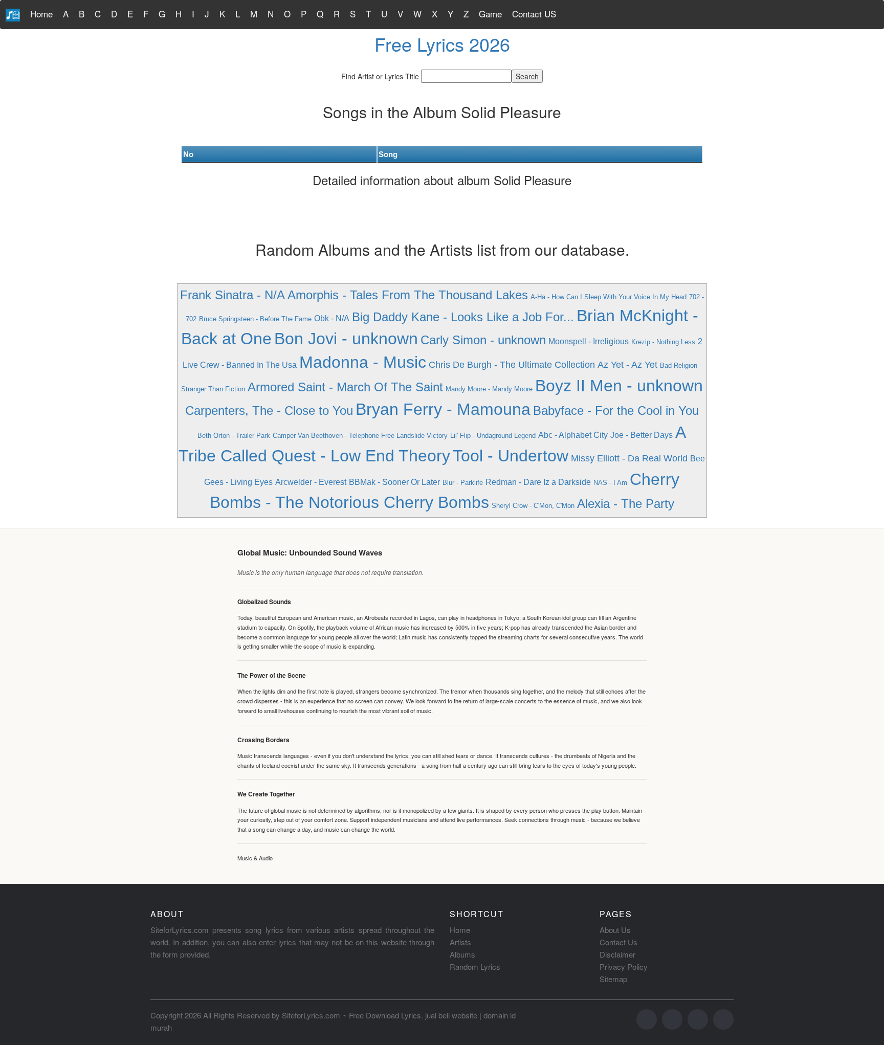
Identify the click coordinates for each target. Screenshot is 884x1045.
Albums (462, 954)
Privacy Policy (624, 966)
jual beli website (451, 1015)
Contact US (534, 13)
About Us (615, 929)
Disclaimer (617, 954)
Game (490, 13)
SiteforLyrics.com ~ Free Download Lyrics (351, 1015)
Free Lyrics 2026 (442, 44)
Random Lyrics (475, 966)
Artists (460, 942)
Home (41, 13)
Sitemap (613, 978)
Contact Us (618, 942)
